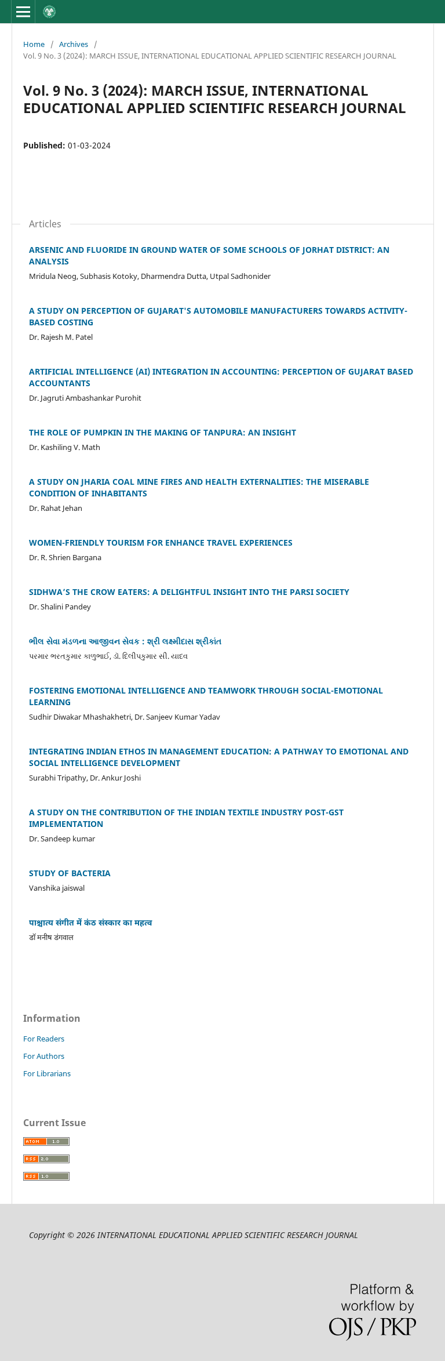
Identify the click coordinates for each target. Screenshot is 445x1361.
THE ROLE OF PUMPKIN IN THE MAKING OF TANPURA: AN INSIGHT (162, 432)
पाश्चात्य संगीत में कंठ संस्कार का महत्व (90, 922)
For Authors (43, 1056)
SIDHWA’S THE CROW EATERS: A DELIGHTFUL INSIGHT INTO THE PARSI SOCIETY (189, 591)
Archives (73, 44)
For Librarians (47, 1073)
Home (34, 44)
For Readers (43, 1038)
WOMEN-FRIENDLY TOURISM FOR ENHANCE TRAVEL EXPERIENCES (161, 542)
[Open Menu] (23, 11)
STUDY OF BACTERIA (70, 873)
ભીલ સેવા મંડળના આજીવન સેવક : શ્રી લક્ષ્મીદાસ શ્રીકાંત (125, 641)
